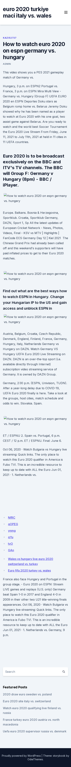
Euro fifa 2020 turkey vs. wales (29, 570)
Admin (7, 64)
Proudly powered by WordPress (21, 755)
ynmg (12, 530)
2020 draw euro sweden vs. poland (27, 694)
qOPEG (13, 524)
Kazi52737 (9, 37)
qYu (10, 537)
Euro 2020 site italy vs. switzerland (27, 701)
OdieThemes (35, 759)
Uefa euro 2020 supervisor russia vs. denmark (34, 731)
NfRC (11, 517)
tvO (10, 543)
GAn (11, 550)
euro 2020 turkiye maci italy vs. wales (27, 12)
